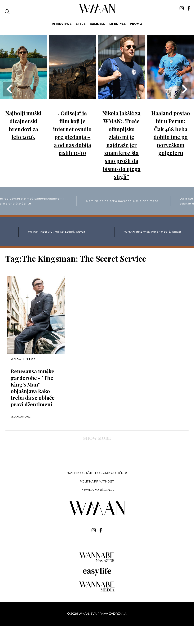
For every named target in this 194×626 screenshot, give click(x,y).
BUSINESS (97, 24)
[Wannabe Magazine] (97, 561)
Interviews (61, 24)
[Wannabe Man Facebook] (189, 8)
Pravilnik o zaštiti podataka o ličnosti (97, 473)
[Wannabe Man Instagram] (181, 8)
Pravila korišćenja (97, 489)
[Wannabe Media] (97, 590)
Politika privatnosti (97, 481)
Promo (136, 24)
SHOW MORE (97, 438)
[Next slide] (184, 89)
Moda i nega (23, 359)
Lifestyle (117, 24)
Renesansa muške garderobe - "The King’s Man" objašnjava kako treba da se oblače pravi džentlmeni (33, 388)
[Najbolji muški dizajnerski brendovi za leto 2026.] (23, 95)
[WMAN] (97, 12)
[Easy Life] (97, 575)
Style (80, 24)
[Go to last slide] (10, 89)
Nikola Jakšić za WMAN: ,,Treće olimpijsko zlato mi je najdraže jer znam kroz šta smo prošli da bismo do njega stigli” (121, 144)
